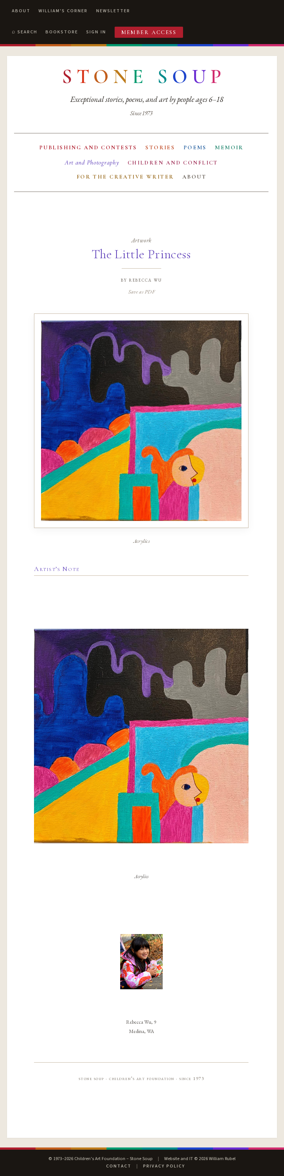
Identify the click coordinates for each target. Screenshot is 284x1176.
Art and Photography (92, 162)
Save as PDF (141, 291)
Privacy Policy (164, 1166)
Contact (118, 1166)
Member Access (149, 32)
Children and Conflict (173, 162)
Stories (160, 147)
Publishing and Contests (88, 147)
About (21, 10)
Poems (195, 147)
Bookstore (61, 32)
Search (27, 32)
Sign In (96, 32)
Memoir (229, 147)
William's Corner (63, 10)
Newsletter (113, 10)
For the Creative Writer (125, 176)
